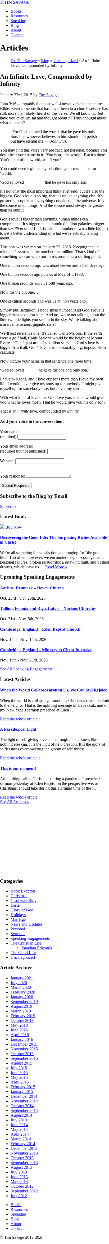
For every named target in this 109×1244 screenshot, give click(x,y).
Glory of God (22, 910)
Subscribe (8, 506)
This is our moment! (18, 768)
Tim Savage (48, 95)
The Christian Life (26, 943)
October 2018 (22, 1020)
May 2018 (19, 1025)
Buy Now (13, 527)
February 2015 (23, 1087)
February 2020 (23, 992)
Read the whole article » (20, 719)
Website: (7, 461)
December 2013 (24, 1148)
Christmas (19, 896)
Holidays (18, 914)
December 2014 (24, 1096)
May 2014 (19, 1129)
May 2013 (19, 1181)
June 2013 (19, 1177)
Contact (17, 35)
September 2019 (24, 1001)
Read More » (56, 567)
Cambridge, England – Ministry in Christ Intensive (46, 650)
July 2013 (19, 1172)
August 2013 (21, 1167)
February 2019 (23, 1016)
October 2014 (22, 1105)
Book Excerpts (23, 891)
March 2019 (21, 1011)
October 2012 (22, 1186)
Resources (19, 16)
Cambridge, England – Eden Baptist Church (40, 629)
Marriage (18, 919)
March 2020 (21, 987)
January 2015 (22, 1091)
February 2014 (23, 1143)
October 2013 (22, 1158)
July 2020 (19, 982)
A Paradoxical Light (18, 729)
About (16, 30)
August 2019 (21, 1006)
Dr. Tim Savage (24, 60)
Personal (18, 929)
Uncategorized (23, 957)
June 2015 (19, 1072)
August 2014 (21, 1115)
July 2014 (19, 1120)
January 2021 (22, 978)
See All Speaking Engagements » (28, 669)
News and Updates (26, 924)
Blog (15, 25)
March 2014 (21, 1139)
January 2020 (22, 997)
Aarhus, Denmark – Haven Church (32, 588)
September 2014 (24, 1110)
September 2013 (24, 1162)
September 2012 (24, 1191)
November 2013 (24, 1153)
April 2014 (20, 1134)
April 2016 (20, 1034)
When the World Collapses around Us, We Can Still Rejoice (53, 690)
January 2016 (22, 1039)
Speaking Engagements (30, 938)
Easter (16, 905)
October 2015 (22, 1053)
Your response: (12, 476)
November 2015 (24, 1049)
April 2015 (20, 1082)
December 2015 (24, 1044)
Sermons (18, 933)
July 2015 (19, 1068)
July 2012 (19, 1195)
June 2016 (19, 1030)
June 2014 (19, 1124)
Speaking (18, 20)
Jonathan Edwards (36, 948)
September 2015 (24, 1058)
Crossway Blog (24, 900)
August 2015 (21, 1063)
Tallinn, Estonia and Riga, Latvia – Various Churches (48, 608)
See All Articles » (14, 802)
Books (16, 11)
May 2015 (19, 1077)
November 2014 (24, 1101)
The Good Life (23, 952)
